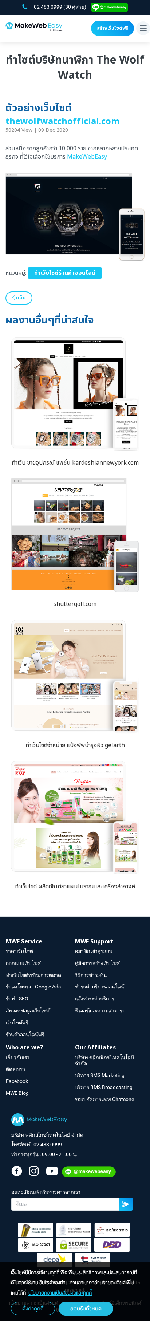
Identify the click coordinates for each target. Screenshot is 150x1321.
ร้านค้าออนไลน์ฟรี (25, 1034)
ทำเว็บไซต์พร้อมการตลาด (33, 975)
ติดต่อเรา (15, 1069)
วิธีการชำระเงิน (91, 975)
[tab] (40, 941)
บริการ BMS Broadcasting (104, 1087)
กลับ (20, 298)
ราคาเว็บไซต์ (19, 951)
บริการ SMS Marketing (100, 1075)
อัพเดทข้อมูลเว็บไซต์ (28, 1011)
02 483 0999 (48, 7)
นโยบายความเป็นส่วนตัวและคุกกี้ (60, 1292)
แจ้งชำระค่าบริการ (94, 999)
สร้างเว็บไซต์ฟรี (112, 28)
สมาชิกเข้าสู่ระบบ (93, 951)
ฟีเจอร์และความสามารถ (100, 1011)
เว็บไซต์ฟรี (17, 1023)
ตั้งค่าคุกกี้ (33, 1308)
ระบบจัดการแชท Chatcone (104, 1099)
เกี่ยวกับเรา (17, 1057)
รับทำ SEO (17, 999)
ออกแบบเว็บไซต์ (23, 963)
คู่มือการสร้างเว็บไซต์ (97, 963)
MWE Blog (17, 1093)
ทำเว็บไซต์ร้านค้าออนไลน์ (64, 273)
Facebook (17, 1081)
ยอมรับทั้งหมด (86, 1308)
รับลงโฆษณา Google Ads (33, 987)
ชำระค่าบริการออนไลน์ (99, 987)
